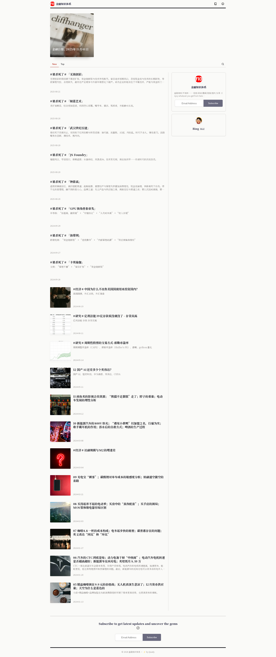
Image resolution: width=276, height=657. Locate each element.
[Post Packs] (215, 3)
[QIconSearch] (223, 64)
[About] (223, 3)
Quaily (151, 651)
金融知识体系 (134, 651)
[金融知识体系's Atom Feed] (138, 628)
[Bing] (199, 120)
